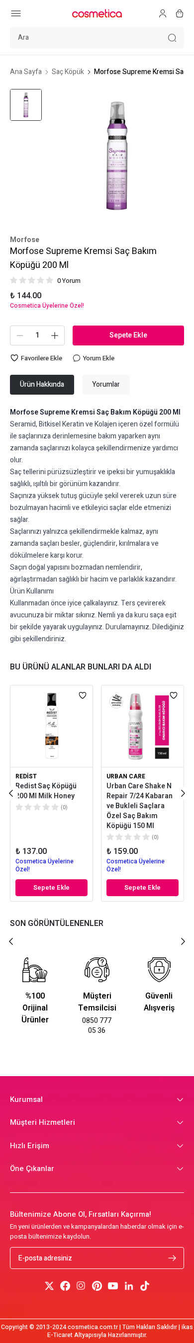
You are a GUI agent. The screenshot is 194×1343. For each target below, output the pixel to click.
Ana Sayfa (26, 72)
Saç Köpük (68, 72)
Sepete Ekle (128, 335)
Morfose (24, 240)
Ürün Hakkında (42, 384)
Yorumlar (106, 384)
